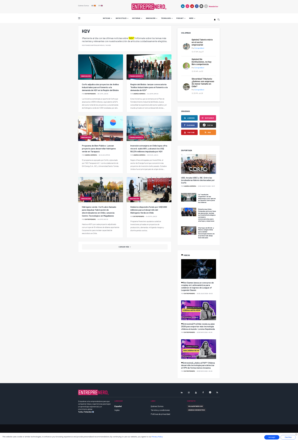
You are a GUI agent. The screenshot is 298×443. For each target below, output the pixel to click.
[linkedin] (183, 6)
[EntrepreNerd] (149, 6)
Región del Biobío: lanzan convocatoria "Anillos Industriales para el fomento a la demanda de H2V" (149, 87)
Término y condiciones (160, 410)
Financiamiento (136, 76)
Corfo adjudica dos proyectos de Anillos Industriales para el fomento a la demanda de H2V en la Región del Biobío (100, 87)
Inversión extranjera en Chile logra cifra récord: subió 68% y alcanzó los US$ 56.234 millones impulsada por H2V (148, 148)
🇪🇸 (93, 6)
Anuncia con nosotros (196, 410)
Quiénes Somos (83, 6)
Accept (271, 437)
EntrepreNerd (90, 93)
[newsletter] (206, 6)
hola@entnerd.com (195, 406)
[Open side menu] (79, 18)
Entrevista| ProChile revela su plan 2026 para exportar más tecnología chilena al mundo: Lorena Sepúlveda (198, 326)
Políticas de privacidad (160, 414)
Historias (136, 18)
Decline (288, 437)
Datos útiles (121, 18)
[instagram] (187, 6)
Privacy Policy (157, 437)
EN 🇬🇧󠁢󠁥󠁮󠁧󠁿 (100, 6)
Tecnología (166, 18)
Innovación (150, 18)
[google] (201, 6)
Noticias (106, 18)
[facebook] (197, 6)
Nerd (191, 18)
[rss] (217, 392)
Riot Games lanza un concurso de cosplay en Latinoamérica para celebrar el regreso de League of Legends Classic (197, 286)
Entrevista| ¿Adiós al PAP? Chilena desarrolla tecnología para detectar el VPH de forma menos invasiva (198, 365)
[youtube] (192, 6)
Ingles (117, 410)
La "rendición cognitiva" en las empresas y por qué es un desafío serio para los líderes (207, 198)
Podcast (180, 18)
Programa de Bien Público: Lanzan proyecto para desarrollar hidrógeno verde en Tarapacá (99, 148)
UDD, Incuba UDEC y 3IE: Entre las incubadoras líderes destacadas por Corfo (198, 180)
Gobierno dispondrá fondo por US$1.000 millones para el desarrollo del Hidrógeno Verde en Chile (148, 210)
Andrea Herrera (139, 93)
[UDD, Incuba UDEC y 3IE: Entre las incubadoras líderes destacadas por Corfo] (198, 164)
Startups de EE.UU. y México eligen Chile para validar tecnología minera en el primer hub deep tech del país (206, 233)
